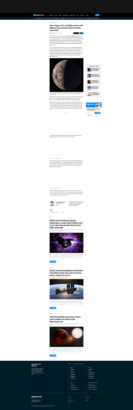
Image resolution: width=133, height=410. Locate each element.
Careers (69, 396)
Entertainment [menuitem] (65, 15)
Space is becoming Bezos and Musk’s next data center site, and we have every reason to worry (95, 76)
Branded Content (91, 384)
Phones (71, 367)
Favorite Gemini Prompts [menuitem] (88, 18)
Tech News (62, 212)
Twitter (72, 363)
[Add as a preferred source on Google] (76, 33)
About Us (71, 382)
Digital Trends (37, 16)
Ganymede (52, 40)
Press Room (87, 398)
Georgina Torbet (52, 33)
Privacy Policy (89, 115)
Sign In (97, 15)
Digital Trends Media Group (37, 406)
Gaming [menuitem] (60, 15)
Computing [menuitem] (51, 15)
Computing (72, 369)
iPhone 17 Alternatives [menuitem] (79, 18)
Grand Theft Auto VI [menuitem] (39, 18)
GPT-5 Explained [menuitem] (96, 18)
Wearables (90, 369)
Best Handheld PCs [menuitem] (63, 18)
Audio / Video (72, 372)
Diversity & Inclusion (71, 400)
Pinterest (78, 363)
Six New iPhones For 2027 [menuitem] (47, 18)
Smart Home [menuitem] (82, 15)
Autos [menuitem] (77, 15)
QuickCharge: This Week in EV (54, 212)
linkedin (56, 205)
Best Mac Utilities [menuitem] (56, 18)
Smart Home (72, 374)
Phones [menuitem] (55, 15)
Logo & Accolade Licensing (74, 389)
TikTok (76, 363)
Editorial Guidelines (73, 387)
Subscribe (97, 112)
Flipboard (82, 363)
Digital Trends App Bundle (93, 389)
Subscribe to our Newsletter (93, 382)
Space (90, 371)
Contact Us (72, 384)
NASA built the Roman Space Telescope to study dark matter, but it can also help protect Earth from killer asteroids (95, 71)
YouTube (74, 363)
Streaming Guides (92, 372)
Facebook (68, 363)
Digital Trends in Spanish (92, 387)
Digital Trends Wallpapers (93, 385)
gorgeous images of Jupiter (72, 35)
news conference (76, 99)
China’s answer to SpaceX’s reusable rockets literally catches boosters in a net (95, 88)
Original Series (91, 378)
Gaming (71, 371)
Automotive (72, 378)
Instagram (70, 363)
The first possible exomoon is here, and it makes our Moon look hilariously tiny (95, 82)
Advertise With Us (73, 385)
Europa (60, 40)
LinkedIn (80, 363)
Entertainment (72, 376)
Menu (32, 15)
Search (101, 15)
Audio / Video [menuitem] (72, 15)
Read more (53, 261)
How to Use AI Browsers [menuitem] (71, 18)
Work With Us (70, 398)
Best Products (91, 374)
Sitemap (87, 400)
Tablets (90, 367)
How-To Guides (91, 376)
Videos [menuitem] (87, 15)
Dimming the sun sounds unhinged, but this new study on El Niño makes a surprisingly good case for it (95, 95)
